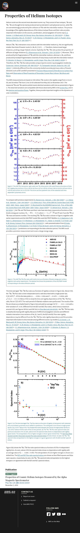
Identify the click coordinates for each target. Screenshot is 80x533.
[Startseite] (5, 6)
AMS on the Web (54, 522)
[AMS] (9, 492)
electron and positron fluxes (18, 90)
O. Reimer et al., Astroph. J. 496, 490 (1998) (49, 200)
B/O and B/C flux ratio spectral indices (31, 455)
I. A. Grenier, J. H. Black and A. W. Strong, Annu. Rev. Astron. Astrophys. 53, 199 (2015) (37, 34)
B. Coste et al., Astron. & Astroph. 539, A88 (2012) (38, 64)
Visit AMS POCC (28, 504)
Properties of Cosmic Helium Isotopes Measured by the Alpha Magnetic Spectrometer (36, 479)
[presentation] (67, 22)
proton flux (64, 88)
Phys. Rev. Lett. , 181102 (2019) (17, 483)
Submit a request (29, 500)
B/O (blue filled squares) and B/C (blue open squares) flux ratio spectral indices (40, 435)
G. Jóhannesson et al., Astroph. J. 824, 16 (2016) (43, 52)
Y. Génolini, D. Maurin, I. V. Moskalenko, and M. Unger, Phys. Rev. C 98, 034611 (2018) (36, 60)
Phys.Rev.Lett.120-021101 (49, 309)
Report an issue (28, 496)
